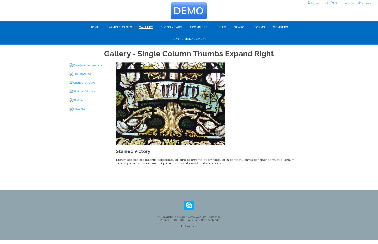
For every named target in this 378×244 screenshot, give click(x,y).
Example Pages (119, 27)
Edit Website (189, 226)
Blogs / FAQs (171, 27)
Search (240, 27)
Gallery (146, 27)
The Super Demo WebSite (189, 216)
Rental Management (189, 38)
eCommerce (200, 27)
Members (280, 27)
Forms (259, 27)
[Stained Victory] (170, 143)
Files (221, 27)
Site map (215, 216)
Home (94, 27)
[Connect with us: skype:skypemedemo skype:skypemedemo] (189, 206)
